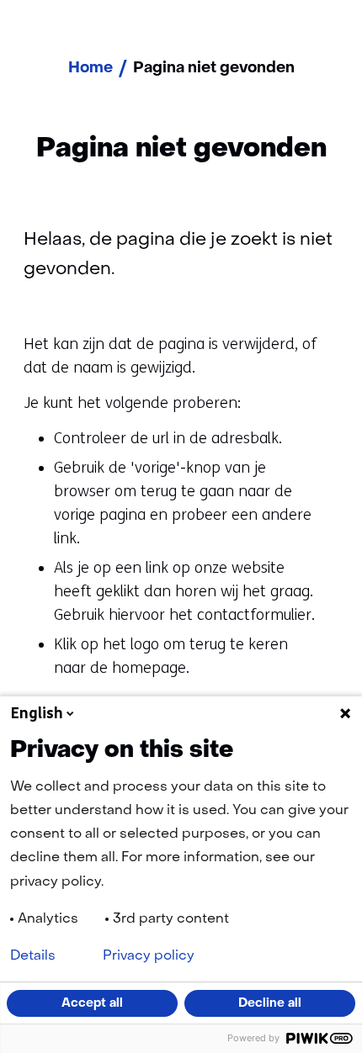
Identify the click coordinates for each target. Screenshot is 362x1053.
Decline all (269, 1003)
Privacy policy (148, 956)
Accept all (92, 1003)
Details (33, 956)
